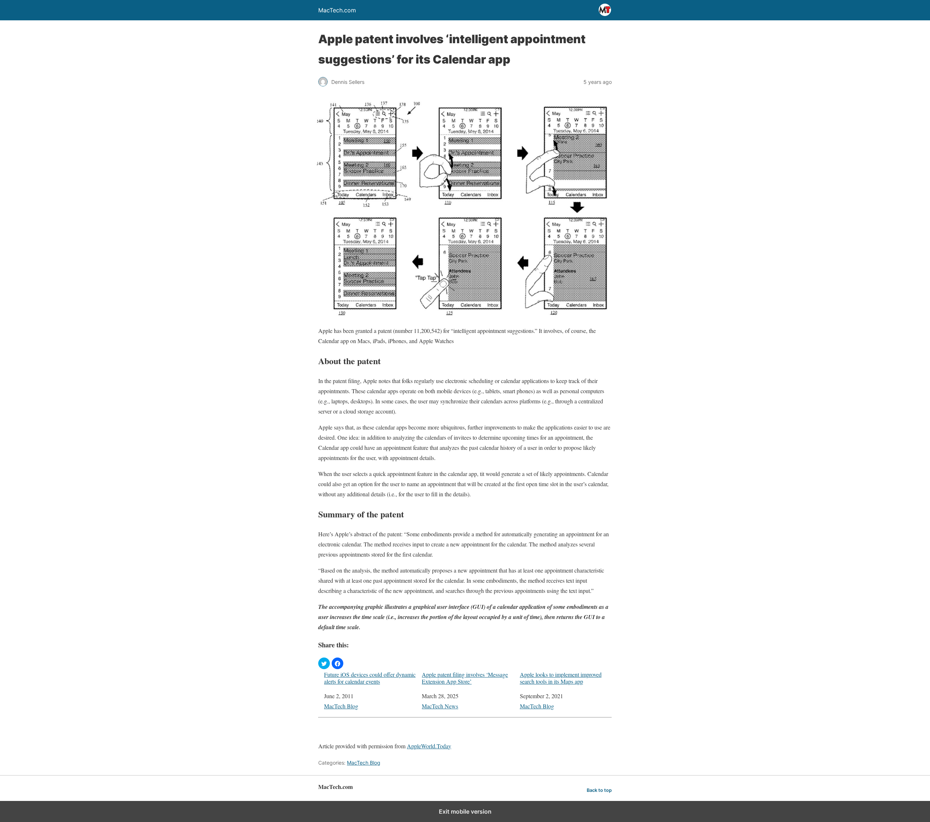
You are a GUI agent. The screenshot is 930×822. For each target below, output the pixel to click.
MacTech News (440, 706)
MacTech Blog (341, 706)
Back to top (599, 790)
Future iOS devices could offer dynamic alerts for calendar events (370, 678)
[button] (324, 663)
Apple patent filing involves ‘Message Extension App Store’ (465, 678)
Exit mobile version (465, 811)
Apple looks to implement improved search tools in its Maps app (561, 678)
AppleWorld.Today (429, 746)
